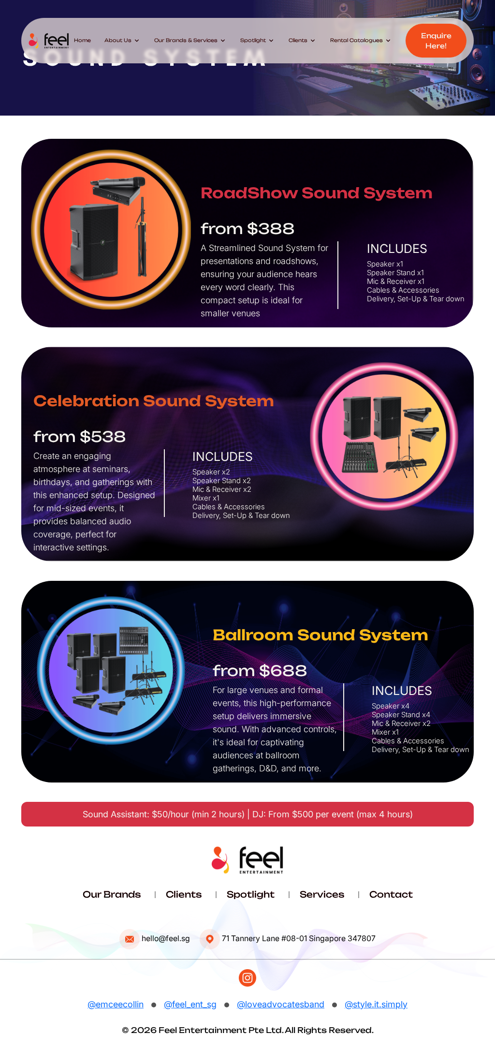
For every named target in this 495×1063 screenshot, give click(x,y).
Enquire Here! (436, 40)
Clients (184, 894)
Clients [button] (303, 40)
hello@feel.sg (166, 938)
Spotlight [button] (257, 40)
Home (82, 40)
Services (322, 894)
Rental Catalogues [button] (361, 40)
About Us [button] (122, 40)
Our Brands (112, 894)
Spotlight (251, 894)
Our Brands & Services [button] (190, 40)
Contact (391, 894)
